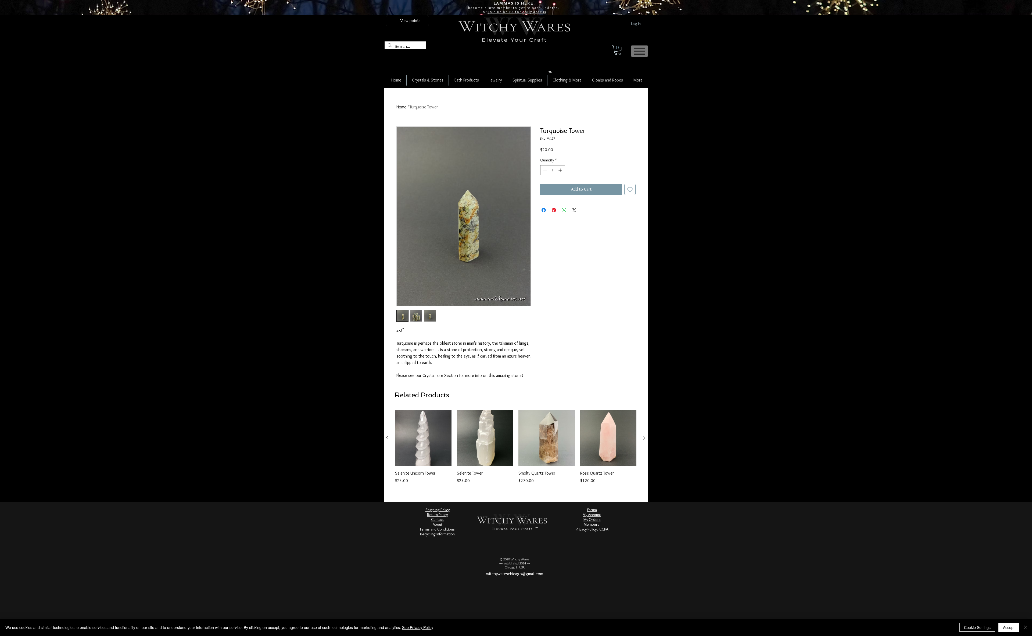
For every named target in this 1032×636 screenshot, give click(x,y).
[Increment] (560, 170)
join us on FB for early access (516, 11)
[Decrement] (544, 170)
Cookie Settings (977, 627)
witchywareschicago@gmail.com (514, 573)
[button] (617, 50)
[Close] (1025, 627)
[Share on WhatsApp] (564, 210)
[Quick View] (423, 438)
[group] (515, 446)
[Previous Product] (387, 437)
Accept (1009, 627)
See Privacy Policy (417, 627)
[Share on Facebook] (543, 210)
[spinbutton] (552, 170)
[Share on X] (574, 210)
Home (401, 106)
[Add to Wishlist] (630, 189)
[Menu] (639, 51)
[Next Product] (644, 437)
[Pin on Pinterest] (554, 210)
